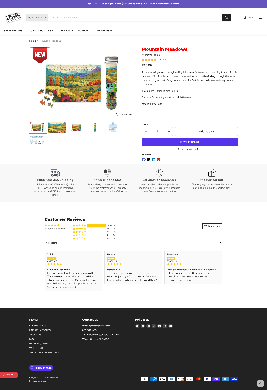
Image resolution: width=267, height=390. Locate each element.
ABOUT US (103, 30)
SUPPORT (84, 30)
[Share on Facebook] (144, 159)
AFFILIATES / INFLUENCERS (44, 352)
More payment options (189, 149)
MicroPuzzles (152, 55)
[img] (73, 264)
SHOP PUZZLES (13, 30)
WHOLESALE (66, 30)
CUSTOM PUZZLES (40, 30)
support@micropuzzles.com (96, 325)
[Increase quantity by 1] (169, 131)
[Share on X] (148, 159)
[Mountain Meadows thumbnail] (38, 127)
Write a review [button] (212, 226)
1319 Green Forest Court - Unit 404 (100, 334)
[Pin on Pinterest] (158, 159)
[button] (79, 225)
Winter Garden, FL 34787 (95, 339)
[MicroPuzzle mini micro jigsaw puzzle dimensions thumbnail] (113, 127)
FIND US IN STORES (40, 330)
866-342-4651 (90, 330)
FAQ (31, 339)
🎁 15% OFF (8, 374)
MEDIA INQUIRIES (39, 343)
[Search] (226, 17)
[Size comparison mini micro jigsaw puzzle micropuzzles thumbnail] (37, 140)
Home (32, 40)
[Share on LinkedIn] (153, 159)
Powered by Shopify (38, 381)
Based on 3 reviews (56, 228)
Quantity (146, 124)
